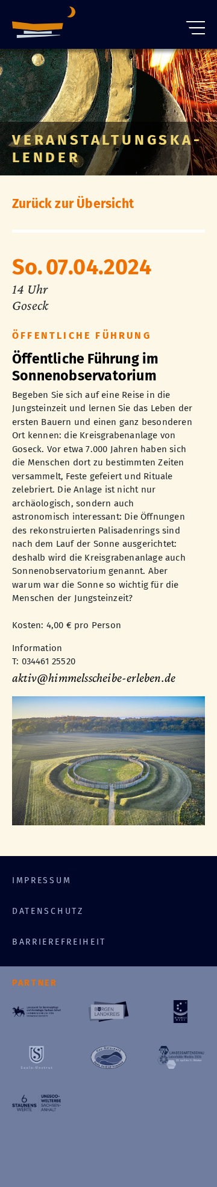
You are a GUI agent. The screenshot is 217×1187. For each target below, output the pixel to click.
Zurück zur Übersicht (73, 204)
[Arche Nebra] (43, 24)
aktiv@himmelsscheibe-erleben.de (93, 677)
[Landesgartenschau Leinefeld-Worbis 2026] (180, 1057)
